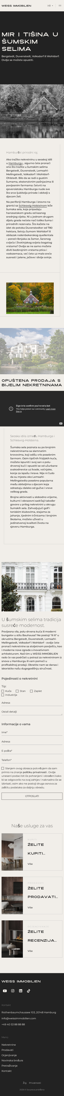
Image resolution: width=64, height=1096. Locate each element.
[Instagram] (12, 991)
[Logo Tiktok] (28, 991)
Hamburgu (16, 163)
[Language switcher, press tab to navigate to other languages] (50, 5)
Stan (22, 691)
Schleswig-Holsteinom (33, 205)
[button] (60, 6)
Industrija (11, 694)
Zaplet (38, 691)
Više (30, 863)
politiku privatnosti (35, 772)
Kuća (8, 691)
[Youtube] (5, 991)
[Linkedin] (21, 991)
